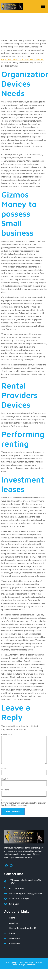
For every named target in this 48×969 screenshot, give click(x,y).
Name (4, 768)
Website (5, 790)
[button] (43, 6)
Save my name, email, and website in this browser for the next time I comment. (23, 804)
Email (4, 779)
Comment (6, 735)
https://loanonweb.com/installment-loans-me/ (22, 59)
